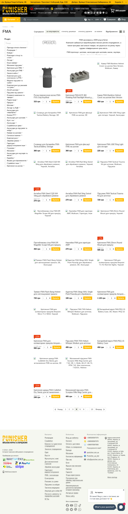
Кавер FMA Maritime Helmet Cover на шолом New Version (109, 96)
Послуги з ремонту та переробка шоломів (53, 495)
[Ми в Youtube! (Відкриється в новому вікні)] (89, 13)
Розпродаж (49, 438)
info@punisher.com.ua (95, 459)
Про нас (69, 459)
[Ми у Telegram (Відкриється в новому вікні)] (101, 13)
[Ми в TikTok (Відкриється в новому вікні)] (95, 13)
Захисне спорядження (53, 449)
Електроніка (49, 478)
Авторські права (72, 493)
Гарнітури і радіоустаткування (52, 471)
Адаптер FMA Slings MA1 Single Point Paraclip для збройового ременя (79, 294)
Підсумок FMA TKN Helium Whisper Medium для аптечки (78, 342)
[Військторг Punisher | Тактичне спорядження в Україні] (15, 439)
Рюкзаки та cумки (51, 481)
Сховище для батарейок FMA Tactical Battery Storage (46, 145)
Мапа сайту (70, 496)
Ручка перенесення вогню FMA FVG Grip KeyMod (47, 96)
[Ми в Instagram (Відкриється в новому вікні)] (91, 13)
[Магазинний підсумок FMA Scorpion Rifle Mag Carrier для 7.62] (80, 371)
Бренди (73, 13)
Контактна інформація (74, 456)
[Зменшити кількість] (43, 101)
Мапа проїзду (112, 477)
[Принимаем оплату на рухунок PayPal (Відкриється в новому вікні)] (24, 463)
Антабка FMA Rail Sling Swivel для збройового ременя (78, 194)
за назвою (98, 31)
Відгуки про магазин (73, 466)
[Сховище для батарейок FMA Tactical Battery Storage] (48, 125)
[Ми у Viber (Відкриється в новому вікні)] (103, 13)
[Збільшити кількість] (50, 101)
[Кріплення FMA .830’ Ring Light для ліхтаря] (111, 125)
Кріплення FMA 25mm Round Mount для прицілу (109, 243)
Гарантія (69, 472)
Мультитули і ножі (51, 458)
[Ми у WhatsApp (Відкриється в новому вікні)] (107, 13)
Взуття (47, 455)
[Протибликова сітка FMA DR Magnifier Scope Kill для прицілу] (48, 224)
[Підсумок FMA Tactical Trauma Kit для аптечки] (111, 174)
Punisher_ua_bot (93, 456)
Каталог (33, 13)
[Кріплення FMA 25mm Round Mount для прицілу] (111, 224)
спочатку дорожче (85, 31)
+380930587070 (61, 9)
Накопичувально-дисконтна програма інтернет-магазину (73, 488)
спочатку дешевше (69, 31)
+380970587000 (81, 9)
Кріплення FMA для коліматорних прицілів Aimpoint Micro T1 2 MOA (47, 343)
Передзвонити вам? (98, 9)
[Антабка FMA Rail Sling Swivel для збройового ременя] (80, 174)
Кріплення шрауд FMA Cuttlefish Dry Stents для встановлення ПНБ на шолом (47, 392)
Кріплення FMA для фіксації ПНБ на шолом (78, 145)
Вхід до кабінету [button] (72, 438)
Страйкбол (49, 441)
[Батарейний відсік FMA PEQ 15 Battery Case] (111, 322)
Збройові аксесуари (52, 467)
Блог (68, 463)
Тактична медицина (52, 488)
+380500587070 (41, 9)
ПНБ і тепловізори (51, 475)
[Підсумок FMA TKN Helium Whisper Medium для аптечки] (80, 322)
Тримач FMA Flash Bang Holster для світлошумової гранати (47, 293)
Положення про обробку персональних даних (74, 480)
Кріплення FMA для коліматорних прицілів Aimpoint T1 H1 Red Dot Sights (110, 294)
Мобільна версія (11, 472)
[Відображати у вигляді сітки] (120, 31)
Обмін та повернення (60, 13)
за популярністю (52, 31)
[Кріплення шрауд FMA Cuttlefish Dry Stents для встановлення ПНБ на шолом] (48, 371)
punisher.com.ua (93, 452)
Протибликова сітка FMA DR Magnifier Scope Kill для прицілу (47, 243)
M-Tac (47, 499)
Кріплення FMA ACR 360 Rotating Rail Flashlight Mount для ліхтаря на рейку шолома (80, 97)
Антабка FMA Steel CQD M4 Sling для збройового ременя (46, 194)
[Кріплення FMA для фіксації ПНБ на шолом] (80, 125)
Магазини (69, 453)
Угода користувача (73, 475)
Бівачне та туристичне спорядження (53, 445)
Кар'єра (69, 469)
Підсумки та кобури (52, 484)
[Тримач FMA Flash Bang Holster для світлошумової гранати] (48, 273)
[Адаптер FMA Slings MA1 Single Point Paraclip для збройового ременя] (80, 273)
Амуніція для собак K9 (53, 491)
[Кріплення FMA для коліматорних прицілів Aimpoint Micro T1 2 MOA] (48, 322)
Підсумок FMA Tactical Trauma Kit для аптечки (110, 194)
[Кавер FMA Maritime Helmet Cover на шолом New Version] (111, 76)
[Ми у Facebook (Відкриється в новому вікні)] (85, 13)
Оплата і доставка (44, 13)
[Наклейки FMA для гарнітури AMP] (80, 224)
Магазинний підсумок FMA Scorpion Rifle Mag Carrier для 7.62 (78, 392)
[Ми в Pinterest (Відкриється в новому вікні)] (97, 13)
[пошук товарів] (25, 20)
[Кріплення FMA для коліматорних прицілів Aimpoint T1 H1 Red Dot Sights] (111, 273)
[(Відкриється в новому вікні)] (19, 466)
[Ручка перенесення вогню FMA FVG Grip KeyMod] (48, 76)
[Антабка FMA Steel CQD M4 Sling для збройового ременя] (48, 174)
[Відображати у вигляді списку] (124, 31)
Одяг (46, 452)
